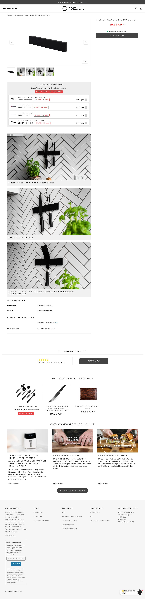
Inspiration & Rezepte (41, 520)
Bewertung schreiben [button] (94, 361)
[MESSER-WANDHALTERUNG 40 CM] (13, 121)
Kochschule (38, 516)
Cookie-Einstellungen (69, 529)
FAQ (91, 516)
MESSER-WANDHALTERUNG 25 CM (40, 15)
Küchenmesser (18, 15)
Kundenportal (95, 512)
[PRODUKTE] (4, 8)
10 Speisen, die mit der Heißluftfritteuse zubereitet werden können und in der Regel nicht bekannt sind (27, 460)
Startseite (9, 15)
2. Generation (38, 512)
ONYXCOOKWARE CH (14, 591)
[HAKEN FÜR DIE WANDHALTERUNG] (13, 97)
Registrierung (16, 563)
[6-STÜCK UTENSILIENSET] (26, 393)
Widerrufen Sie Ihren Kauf (99, 520)
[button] (141, 8)
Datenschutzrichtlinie (69, 520)
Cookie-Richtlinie (68, 525)
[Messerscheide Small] (13, 105)
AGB (63, 512)
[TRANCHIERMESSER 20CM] (57, 393)
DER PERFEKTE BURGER (112, 455)
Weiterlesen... (10, 535)
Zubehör (25, 15)
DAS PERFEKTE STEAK (66, 455)
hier (56, 323)
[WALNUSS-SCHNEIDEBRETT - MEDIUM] (88, 393)
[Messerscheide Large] (13, 113)
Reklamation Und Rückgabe (72, 516)
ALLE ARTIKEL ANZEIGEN (72, 490)
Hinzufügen (79, 100)
